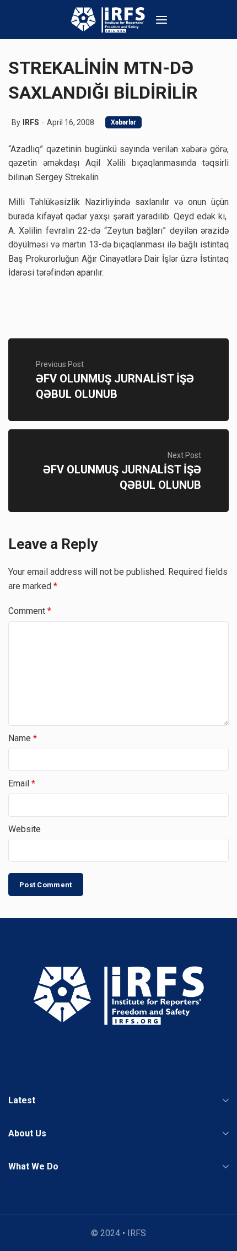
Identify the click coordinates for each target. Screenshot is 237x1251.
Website (24, 829)
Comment (29, 611)
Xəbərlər (123, 122)
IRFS (31, 122)
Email (21, 783)
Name (22, 738)
